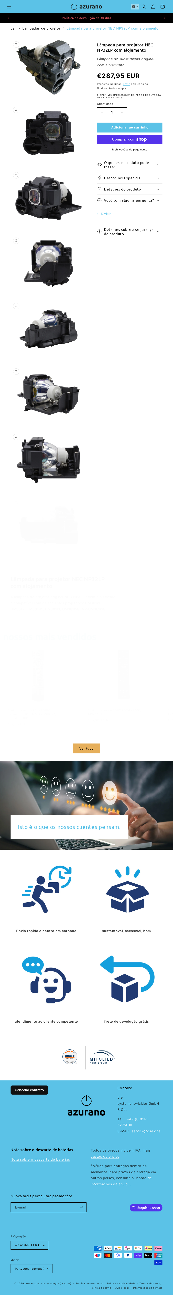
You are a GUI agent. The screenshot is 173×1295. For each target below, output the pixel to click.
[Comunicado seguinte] (164, 18)
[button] (9, 6)
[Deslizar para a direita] (95, 741)
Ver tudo (86, 748)
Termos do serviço (150, 1283)
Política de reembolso (89, 1283)
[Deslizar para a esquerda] (77, 741)
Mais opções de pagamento (129, 149)
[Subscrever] (81, 1207)
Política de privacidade (121, 1283)
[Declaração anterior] (8, 18)
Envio (126, 83)
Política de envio (101, 1287)
